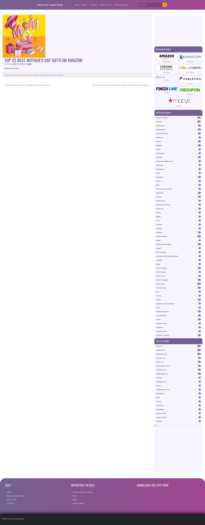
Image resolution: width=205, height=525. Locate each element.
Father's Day (178, 201)
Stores (84, 5)
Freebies (178, 225)
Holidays (178, 232)
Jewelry (178, 248)
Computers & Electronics (178, 161)
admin (29, 64)
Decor (178, 173)
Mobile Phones (178, 272)
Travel (178, 319)
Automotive (178, 126)
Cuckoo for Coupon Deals (50, 4)
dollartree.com (178, 370)
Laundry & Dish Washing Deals (178, 256)
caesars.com (178, 350)
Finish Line (178, 209)
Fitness (178, 213)
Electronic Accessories (178, 189)
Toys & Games (178, 315)
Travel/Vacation (178, 323)
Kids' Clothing (178, 252)
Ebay (178, 185)
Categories (93, 5)
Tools (178, 308)
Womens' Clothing (178, 335)
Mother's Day (37, 75)
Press (75, 496)
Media (75, 500)
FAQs (9, 492)
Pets (178, 292)
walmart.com (178, 358)
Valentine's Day (178, 331)
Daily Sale (178, 165)
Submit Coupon (106, 5)
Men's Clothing (178, 268)
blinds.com (178, 362)
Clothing (178, 157)
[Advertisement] (178, 31)
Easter (178, 181)
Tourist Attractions (178, 312)
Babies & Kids (178, 130)
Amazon (15, 75)
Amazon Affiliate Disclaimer (83, 492)
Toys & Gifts (58, 75)
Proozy (178, 296)
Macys (178, 264)
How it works (12, 500)
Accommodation (178, 118)
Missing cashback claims (16, 496)
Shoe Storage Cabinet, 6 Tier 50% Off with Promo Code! (27, 85)
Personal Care (178, 288)
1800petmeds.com (178, 390)
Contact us (11, 503)
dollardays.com (178, 354)
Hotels (178, 240)
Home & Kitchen (25, 75)
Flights (178, 217)
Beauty (178, 141)
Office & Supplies (178, 280)
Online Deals (48, 75)
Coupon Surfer (178, 417)
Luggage (178, 260)
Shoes (178, 300)
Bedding (178, 145)
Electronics (178, 193)
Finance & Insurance (178, 205)
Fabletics (178, 421)
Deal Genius (178, 169)
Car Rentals (178, 153)
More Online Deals (121, 5)
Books (178, 149)
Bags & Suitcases (178, 134)
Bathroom (178, 137)
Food (178, 221)
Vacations (178, 327)
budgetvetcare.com (178, 366)
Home (77, 5)
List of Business (78, 503)
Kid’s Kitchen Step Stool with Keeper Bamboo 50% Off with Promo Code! (120, 85)
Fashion (178, 197)
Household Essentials (178, 244)
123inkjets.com (178, 382)
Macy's (178, 386)
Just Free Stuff (178, 413)
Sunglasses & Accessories (178, 304)
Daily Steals (178, 409)
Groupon (178, 228)
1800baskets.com (178, 374)
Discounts (178, 177)
